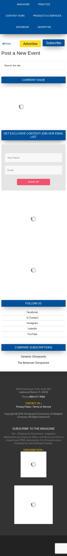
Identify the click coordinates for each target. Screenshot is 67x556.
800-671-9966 (37, 396)
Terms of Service (41, 406)
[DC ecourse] (33, 290)
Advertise (30, 44)
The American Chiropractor (33, 362)
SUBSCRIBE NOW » (33, 450)
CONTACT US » (33, 403)
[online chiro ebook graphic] (33, 239)
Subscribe (53, 43)
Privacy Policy (23, 406)
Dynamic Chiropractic (33, 356)
